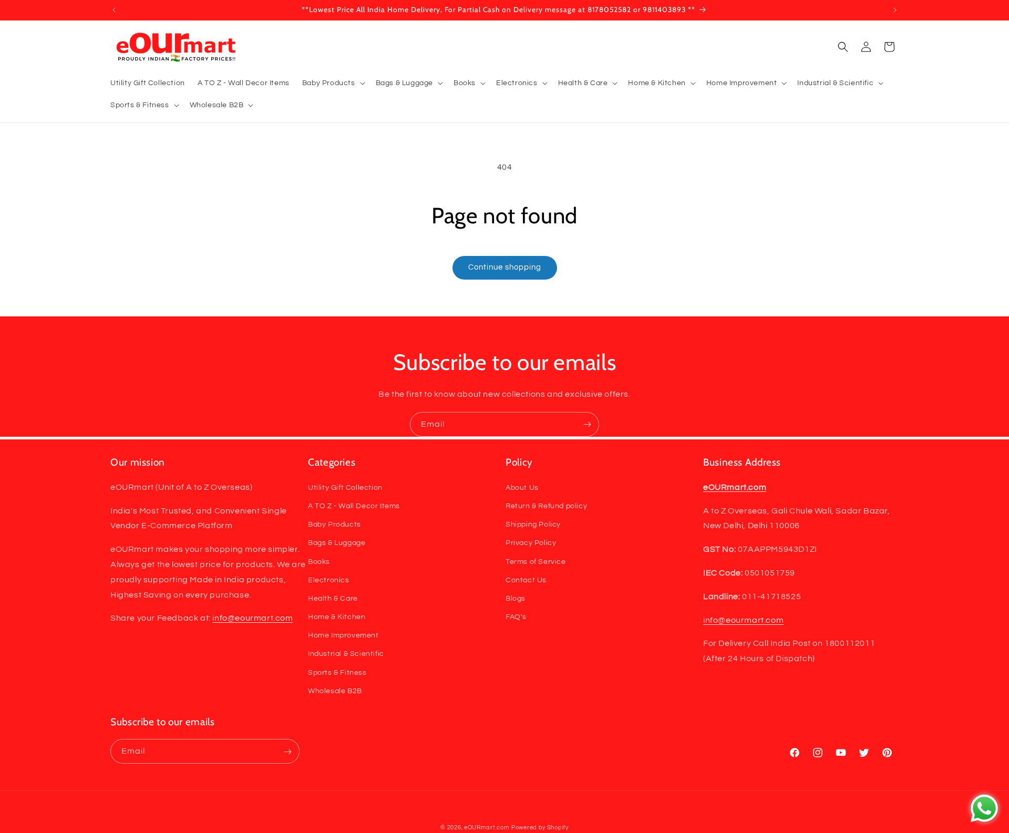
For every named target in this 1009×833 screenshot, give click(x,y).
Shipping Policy (533, 524)
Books (319, 561)
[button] (332, 83)
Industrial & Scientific (346, 653)
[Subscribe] (587, 424)
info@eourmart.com (252, 618)
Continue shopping (504, 267)
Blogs (516, 598)
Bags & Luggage (336, 543)
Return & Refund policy (546, 505)
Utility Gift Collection (345, 487)
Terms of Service (536, 561)
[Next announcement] (895, 10)
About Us (522, 487)
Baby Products (334, 524)
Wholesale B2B (335, 690)
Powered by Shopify (540, 827)
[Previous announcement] (114, 10)
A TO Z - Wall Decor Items (354, 505)
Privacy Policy (531, 543)
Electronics (328, 579)
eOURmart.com (486, 827)
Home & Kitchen (336, 616)
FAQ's (516, 616)
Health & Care (333, 598)
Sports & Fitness (337, 672)
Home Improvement (343, 635)
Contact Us (526, 579)
